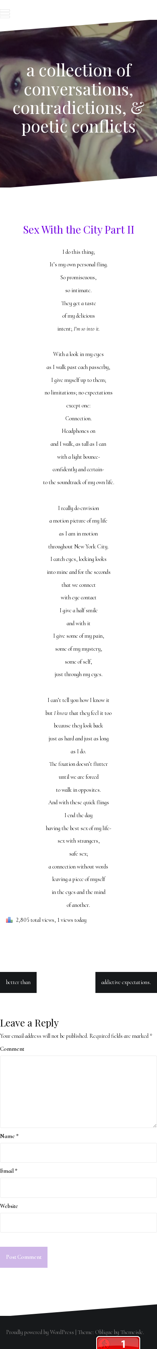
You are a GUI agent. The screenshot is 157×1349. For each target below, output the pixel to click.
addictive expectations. (126, 982)
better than (18, 982)
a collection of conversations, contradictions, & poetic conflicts (78, 97)
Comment (12, 1048)
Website (9, 1206)
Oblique (104, 1332)
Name (9, 1136)
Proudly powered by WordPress (40, 1332)
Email (8, 1171)
